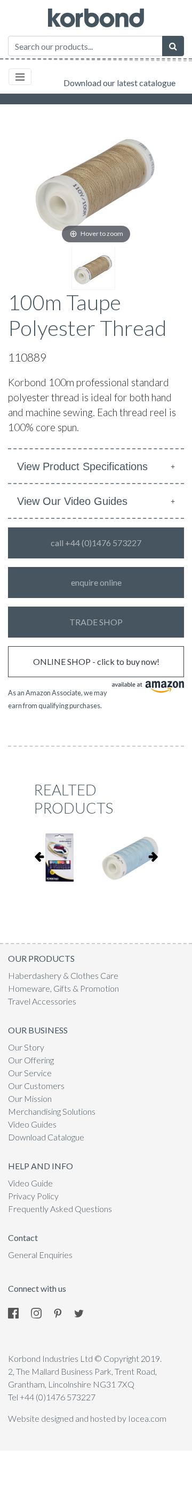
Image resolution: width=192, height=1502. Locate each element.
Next (153, 856)
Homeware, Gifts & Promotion (63, 988)
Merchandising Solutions (51, 1111)
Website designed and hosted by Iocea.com (87, 1418)
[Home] (96, 18)
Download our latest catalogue (119, 83)
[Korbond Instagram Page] (41, 1312)
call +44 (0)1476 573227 (96, 543)
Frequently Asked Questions (60, 1209)
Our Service (30, 1073)
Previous (39, 856)
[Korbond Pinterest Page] (63, 1312)
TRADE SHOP (96, 622)
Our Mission (30, 1098)
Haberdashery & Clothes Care (63, 975)
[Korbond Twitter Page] (84, 1312)
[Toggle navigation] (20, 76)
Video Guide (30, 1183)
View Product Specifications (82, 466)
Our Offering (31, 1060)
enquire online (96, 582)
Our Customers (36, 1085)
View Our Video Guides (72, 501)
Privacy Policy (33, 1196)
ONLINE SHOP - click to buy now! (96, 661)
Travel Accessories (42, 1001)
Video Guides (32, 1124)
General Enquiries (40, 1255)
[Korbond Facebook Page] (18, 1312)
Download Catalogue (46, 1137)
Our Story (26, 1047)
